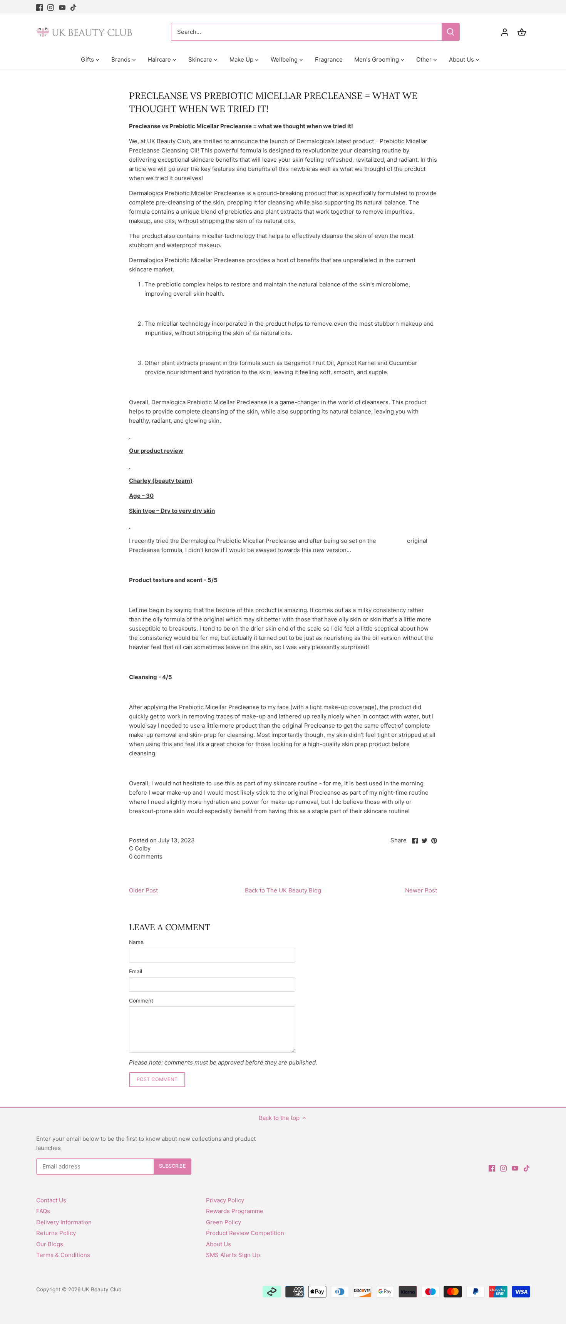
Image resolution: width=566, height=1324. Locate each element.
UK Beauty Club (101, 1289)
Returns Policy (56, 1233)
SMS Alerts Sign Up (233, 1255)
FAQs (43, 1211)
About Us (218, 1244)
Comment (141, 1001)
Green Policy (223, 1222)
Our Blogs (49, 1244)
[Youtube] (62, 7)
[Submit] (450, 31)
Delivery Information (64, 1222)
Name (136, 942)
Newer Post (421, 890)
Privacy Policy (225, 1200)
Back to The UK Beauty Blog (283, 890)
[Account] (504, 31)
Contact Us (51, 1200)
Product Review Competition (245, 1233)
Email (135, 971)
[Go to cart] (521, 31)
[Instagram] (50, 7)
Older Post (143, 890)
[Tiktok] (73, 7)
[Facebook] (39, 7)
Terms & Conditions (63, 1255)
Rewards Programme (234, 1211)
